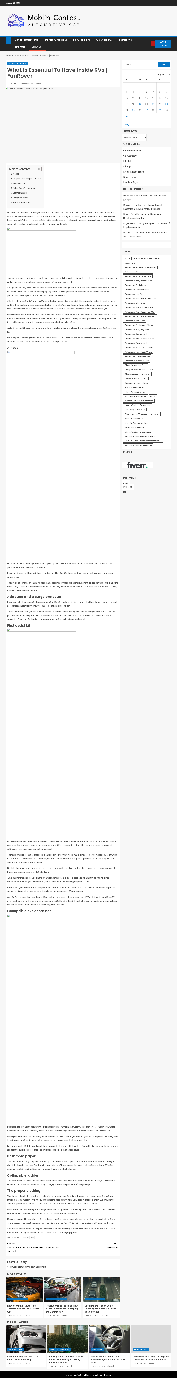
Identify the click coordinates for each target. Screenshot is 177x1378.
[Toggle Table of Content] (38, 169)
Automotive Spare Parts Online (138, 352)
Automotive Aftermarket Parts (138, 272)
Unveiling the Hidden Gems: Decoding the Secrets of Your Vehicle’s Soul (100, 1308)
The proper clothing (22, 202)
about (127, 258)
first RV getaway (75, 1196)
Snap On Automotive (134, 418)
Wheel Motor (112, 1245)
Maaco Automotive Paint (135, 392)
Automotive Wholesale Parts (137, 356)
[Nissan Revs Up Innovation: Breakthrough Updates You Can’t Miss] (109, 1339)
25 (133, 110)
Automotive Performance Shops (139, 325)
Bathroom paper (20, 193)
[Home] (8, 40)
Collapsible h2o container (24, 188)
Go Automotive (81, 40)
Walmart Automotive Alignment (138, 432)
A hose (16, 174)
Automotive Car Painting (135, 285)
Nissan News (125, 40)
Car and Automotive (55, 40)
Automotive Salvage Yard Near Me (139, 338)
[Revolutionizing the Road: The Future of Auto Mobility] (26, 1339)
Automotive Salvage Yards (136, 343)
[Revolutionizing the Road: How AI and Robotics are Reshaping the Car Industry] (62, 1289)
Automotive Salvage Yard (136, 334)
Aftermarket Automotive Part (147, 258)
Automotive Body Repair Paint (138, 276)
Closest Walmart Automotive (137, 374)
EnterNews (91, 1374)
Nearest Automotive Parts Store (139, 401)
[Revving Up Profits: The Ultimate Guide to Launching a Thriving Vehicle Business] (67, 1339)
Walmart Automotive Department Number (143, 441)
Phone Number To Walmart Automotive (142, 414)
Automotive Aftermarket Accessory (140, 267)
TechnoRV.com (35, 619)
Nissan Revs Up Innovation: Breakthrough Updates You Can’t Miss (108, 1359)
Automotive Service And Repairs (139, 347)
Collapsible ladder (20, 197)
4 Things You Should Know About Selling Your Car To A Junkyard (33, 1247)
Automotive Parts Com (135, 321)
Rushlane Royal (104, 40)
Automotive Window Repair (137, 361)
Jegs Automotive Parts (135, 387)
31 (126, 116)
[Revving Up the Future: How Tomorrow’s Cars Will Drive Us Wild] (24, 1289)
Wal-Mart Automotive (134, 427)
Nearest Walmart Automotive (137, 405)
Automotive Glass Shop (135, 303)
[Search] (149, 43)
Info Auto (20, 47)
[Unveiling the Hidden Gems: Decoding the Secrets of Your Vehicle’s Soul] (101, 1289)
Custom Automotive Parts (136, 383)
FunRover (25, 1237)
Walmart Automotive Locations (138, 445)
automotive (130, 263)
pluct (125, 483)
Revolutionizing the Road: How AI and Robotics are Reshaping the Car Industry (62, 1308)
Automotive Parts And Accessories (140, 316)
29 (160, 110)
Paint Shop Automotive (135, 410)
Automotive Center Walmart (137, 289)
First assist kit (19, 183)
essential (15, 1237)
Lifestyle (127, 166)
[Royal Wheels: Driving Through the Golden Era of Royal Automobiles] (151, 1339)
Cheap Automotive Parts (135, 365)
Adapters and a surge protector (27, 178)
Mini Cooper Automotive (135, 396)
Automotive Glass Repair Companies (141, 298)
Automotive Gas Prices (135, 294)
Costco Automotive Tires (136, 378)
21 (153, 104)
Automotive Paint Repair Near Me (139, 312)
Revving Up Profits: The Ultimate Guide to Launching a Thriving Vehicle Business (66, 1359)
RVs (32, 1237)
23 (166, 104)
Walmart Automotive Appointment (140, 436)
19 (140, 104)
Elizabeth (12, 84)
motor (153, 396)
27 (146, 110)
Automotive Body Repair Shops (138, 281)
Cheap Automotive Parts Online (139, 370)
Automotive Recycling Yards (137, 329)
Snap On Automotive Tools (136, 423)
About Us (36, 47)
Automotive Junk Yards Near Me (139, 307)
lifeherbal (127, 486)
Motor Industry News (26, 40)
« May (126, 124)
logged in (23, 1266)
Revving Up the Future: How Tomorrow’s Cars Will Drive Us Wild (23, 1308)
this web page (45, 904)
